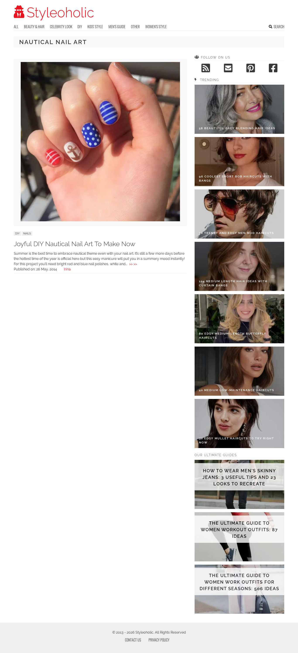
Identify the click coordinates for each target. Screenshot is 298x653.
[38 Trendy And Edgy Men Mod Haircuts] (239, 214)
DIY (79, 26)
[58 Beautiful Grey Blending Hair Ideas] (239, 109)
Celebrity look (61, 26)
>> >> (133, 264)
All (16, 26)
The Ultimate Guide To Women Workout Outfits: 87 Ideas (239, 530)
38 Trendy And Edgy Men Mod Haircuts (236, 233)
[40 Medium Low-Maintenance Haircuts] (239, 371)
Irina (67, 269)
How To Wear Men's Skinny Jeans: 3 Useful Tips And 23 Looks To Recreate (239, 477)
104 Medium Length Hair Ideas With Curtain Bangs (233, 283)
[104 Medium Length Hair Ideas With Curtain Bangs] (239, 266)
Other (135, 26)
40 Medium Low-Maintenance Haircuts (236, 390)
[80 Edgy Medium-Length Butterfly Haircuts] (239, 318)
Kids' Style (95, 26)
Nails (27, 233)
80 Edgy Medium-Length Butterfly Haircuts (232, 336)
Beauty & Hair (34, 26)
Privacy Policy (159, 640)
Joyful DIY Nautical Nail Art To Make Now (74, 244)
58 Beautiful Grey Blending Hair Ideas (237, 128)
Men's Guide (116, 26)
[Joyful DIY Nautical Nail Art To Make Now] (100, 220)
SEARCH (279, 26)
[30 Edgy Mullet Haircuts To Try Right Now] (239, 423)
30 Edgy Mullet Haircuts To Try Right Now (236, 440)
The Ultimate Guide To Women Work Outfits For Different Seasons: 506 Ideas (239, 582)
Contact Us (133, 640)
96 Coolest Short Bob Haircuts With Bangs (235, 178)
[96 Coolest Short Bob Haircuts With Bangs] (239, 161)
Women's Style (156, 26)
